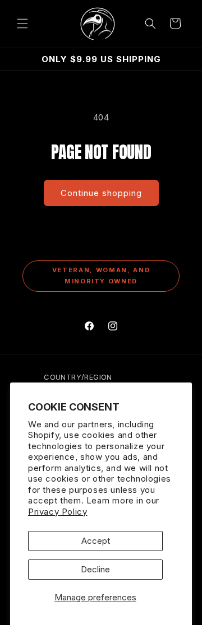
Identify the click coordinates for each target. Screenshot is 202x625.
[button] (22, 23)
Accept (95, 540)
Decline (95, 569)
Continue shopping (101, 193)
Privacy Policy (57, 511)
